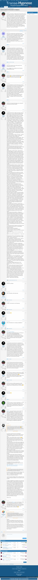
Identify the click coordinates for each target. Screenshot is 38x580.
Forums (6, 6)
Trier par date (21, 30)
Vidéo (2, 0)
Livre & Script (8, 0)
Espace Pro (18, 0)
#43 (23, 330)
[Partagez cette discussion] (25, 12)
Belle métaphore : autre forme (7, 544)
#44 (23, 341)
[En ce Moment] (37, 7)
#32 (23, 46)
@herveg (13, 502)
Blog (10, 6)
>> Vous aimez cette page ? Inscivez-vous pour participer (19, 578)
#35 (23, 83)
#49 (23, 401)
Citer (25, 28)
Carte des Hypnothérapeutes (24, 0)
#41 (23, 311)
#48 (23, 391)
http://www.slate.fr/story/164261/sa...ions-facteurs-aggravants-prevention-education (15, 465)
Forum (13, 568)
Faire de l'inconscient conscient (7, 542)
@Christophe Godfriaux (10, 331)
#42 (23, 321)
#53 (23, 510)
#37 (23, 111)
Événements (18, 6)
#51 (23, 423)
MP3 (4, 0)
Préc (1, 30)
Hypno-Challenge (13, 0)
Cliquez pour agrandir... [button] (15, 431)
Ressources (14, 6)
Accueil (2, 6)
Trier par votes (24, 30)
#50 (23, 409)
